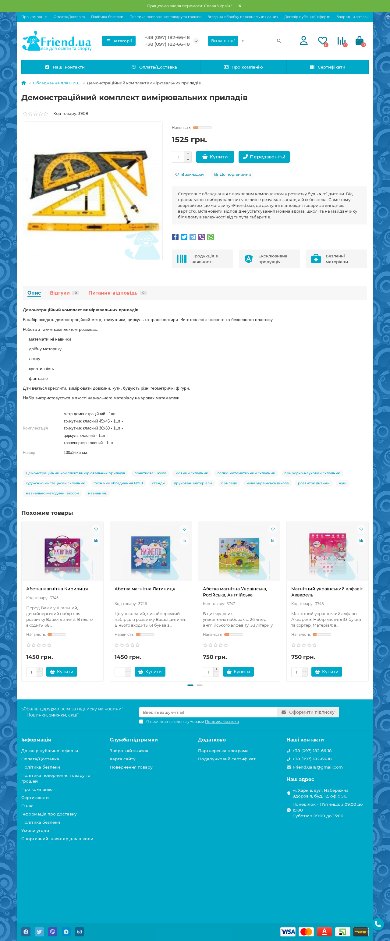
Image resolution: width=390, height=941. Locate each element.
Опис (34, 293)
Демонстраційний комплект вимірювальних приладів (75, 473)
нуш (342, 483)
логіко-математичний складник (246, 473)
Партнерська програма (223, 750)
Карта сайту (123, 758)
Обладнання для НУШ (56, 82)
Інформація (36, 740)
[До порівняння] (96, 540)
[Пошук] (279, 41)
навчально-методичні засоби (52, 493)
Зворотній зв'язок (353, 17)
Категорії (122, 40)
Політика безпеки (107, 17)
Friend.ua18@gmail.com (318, 767)
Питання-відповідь (116, 293)
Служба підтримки (134, 740)
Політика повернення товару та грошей (165, 17)
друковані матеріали (193, 483)
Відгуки (63, 293)
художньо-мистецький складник (55, 483)
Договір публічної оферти (307, 17)
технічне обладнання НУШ (118, 483)
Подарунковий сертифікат (227, 758)
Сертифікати (331, 67)
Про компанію (34, 17)
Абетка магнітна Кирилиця (57, 589)
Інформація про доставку (49, 814)
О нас (27, 805)
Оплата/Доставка (69, 17)
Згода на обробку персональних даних (243, 17)
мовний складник (192, 473)
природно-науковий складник (312, 473)
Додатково (212, 740)
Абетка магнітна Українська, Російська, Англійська (235, 592)
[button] (190, 685)
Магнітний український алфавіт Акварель (327, 592)
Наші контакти (69, 67)
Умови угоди (35, 830)
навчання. (97, 493)
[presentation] (22, 601)
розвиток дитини (314, 483)
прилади (229, 483)
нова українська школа (267, 483)
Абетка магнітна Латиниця (145, 589)
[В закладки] (96, 529)
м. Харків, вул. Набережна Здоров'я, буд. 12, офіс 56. (320, 793)
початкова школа (150, 473)
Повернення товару (131, 767)
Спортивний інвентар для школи (57, 838)
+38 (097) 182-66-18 (167, 37)
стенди (158, 483)
